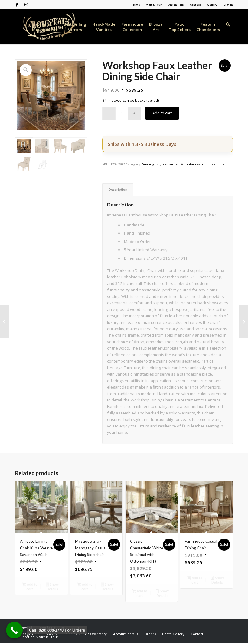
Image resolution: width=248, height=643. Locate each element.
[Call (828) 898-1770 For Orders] (14, 630)
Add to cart (162, 113)
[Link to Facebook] (16, 4)
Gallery (212, 5)
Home (136, 5)
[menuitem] (136, 4)
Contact (195, 5)
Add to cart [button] (32, 586)
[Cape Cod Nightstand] (4, 321)
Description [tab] (118, 189)
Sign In (228, 5)
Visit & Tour (154, 5)
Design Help (176, 5)
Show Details (53, 586)
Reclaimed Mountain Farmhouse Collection (197, 164)
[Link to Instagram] (26, 4)
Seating (148, 164)
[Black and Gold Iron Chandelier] (243, 321)
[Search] (228, 26)
